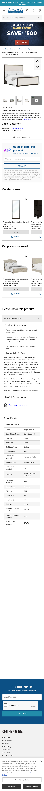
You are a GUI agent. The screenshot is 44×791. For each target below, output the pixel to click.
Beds (20, 49)
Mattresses (7, 740)
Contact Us (7, 755)
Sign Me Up (22, 713)
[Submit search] (38, 18)
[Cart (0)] (40, 10)
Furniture (5, 49)
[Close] (41, 761)
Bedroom (13, 49)
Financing (6, 746)
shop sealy (22, 42)
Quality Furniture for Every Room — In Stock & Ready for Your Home (22, 3)
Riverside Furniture (17, 128)
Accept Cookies (32, 786)
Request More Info (23, 137)
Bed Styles (28, 49)
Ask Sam (22, 166)
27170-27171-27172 (14, 131)
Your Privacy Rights (22, 780)
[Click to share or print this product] (37, 61)
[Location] (27, 10)
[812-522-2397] (33, 10)
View (16, 232)
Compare (17, 236)
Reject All (11, 786)
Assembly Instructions (18, 405)
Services (6, 749)
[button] (4, 10)
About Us (6, 752)
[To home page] (15, 10)
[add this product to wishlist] (37, 67)
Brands (5, 743)
